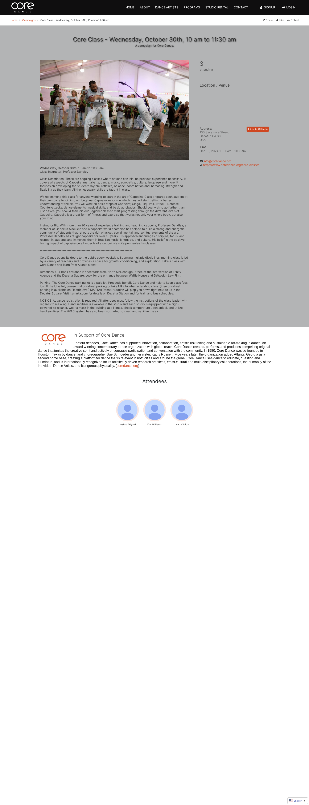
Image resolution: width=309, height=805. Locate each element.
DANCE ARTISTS (166, 7)
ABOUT (145, 7)
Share (269, 20)
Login (291, 7)
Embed (294, 20)
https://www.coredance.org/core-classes (231, 165)
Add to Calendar (258, 129)
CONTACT (241, 7)
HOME (130, 7)
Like (281, 20)
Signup (269, 7)
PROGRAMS (192, 7)
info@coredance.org (217, 161)
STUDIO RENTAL (216, 7)
